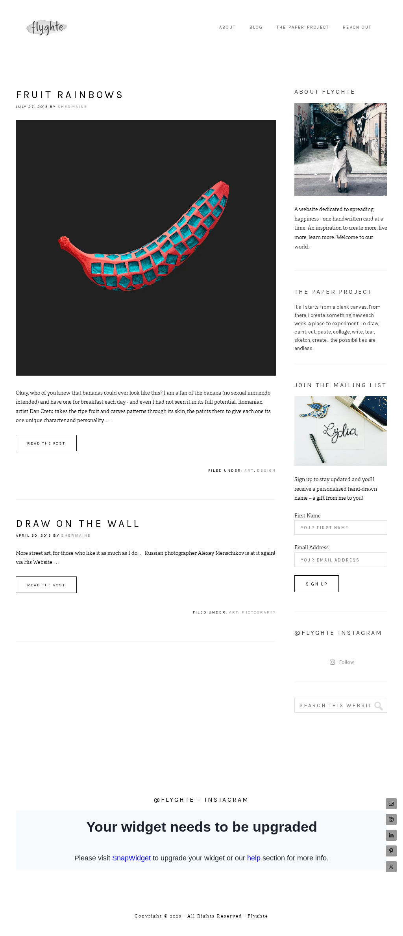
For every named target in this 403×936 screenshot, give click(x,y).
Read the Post (46, 443)
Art (249, 470)
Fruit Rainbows (70, 95)
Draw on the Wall (78, 523)
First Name (307, 515)
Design (266, 470)
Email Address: (312, 547)
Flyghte (47, 27)
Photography (259, 612)
